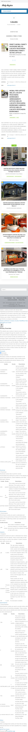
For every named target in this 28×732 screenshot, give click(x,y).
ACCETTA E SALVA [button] (4, 729)
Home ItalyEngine (8, 298)
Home (14, 24)
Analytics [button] (2, 532)
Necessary (3, 353)
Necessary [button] (2, 351)
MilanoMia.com (22, 305)
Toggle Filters (14, 39)
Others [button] (1, 720)
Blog (14, 298)
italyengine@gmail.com (14, 305)
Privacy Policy (22, 299)
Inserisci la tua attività (12, 299)
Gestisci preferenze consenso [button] (7, 320)
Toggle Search (7, 11)
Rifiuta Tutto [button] (25, 320)
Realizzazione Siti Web (21, 298)
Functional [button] (2, 470)
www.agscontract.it (11, 85)
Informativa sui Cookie (5, 322)
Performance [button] (3, 511)
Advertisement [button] (3, 602)
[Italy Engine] (7, 5)
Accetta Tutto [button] (18, 320)
